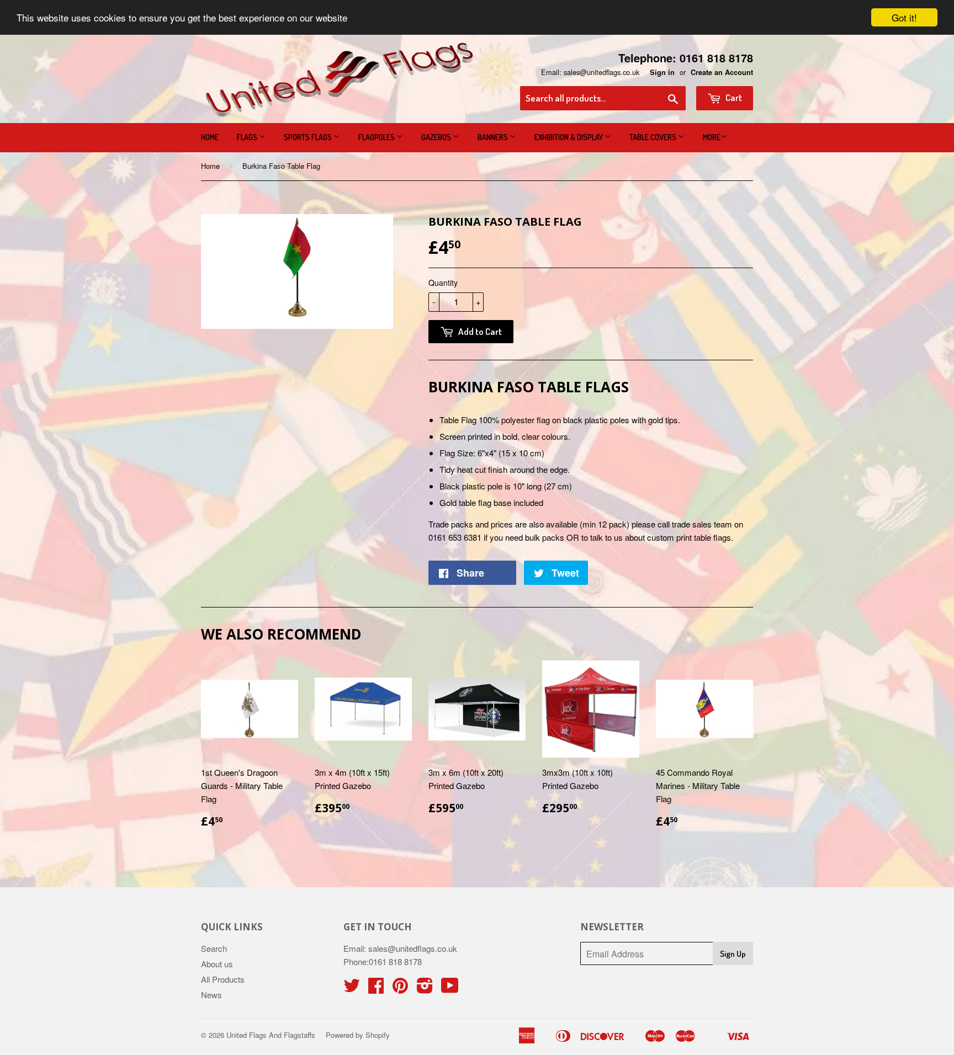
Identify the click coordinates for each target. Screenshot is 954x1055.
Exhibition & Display (569, 137)
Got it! (904, 17)
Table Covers (653, 137)
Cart (733, 97)
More (711, 137)
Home (210, 137)
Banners (494, 137)
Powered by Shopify (358, 1035)
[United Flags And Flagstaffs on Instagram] (424, 988)
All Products (223, 979)
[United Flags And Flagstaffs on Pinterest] (400, 988)
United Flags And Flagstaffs (270, 1035)
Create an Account (722, 72)
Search (214, 948)
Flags (248, 137)
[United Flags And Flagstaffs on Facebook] (376, 988)
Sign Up (733, 954)
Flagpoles (377, 137)
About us (217, 963)
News (211, 994)
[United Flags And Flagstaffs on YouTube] (450, 988)
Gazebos (437, 137)
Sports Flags (308, 137)
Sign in (662, 72)
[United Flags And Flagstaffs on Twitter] (351, 988)
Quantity (443, 282)
